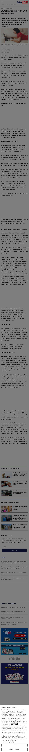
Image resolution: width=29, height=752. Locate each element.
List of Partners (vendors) (7, 742)
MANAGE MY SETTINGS (14, 749)
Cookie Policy (14, 724)
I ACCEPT (15, 745)
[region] (14, 728)
